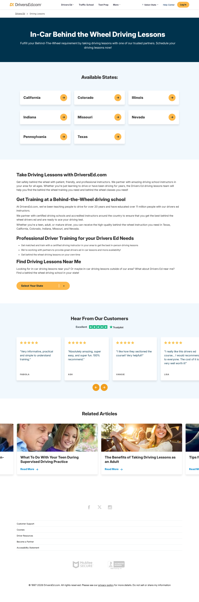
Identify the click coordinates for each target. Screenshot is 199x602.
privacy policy (106, 585)
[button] (95, 387)
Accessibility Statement (28, 547)
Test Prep (103, 4)
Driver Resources (25, 535)
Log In (183, 4)
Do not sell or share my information (152, 585)
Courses (20, 529)
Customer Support (25, 523)
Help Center (169, 5)
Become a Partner (25, 541)
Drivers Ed (66, 4)
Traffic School (86, 4)
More (116, 4)
